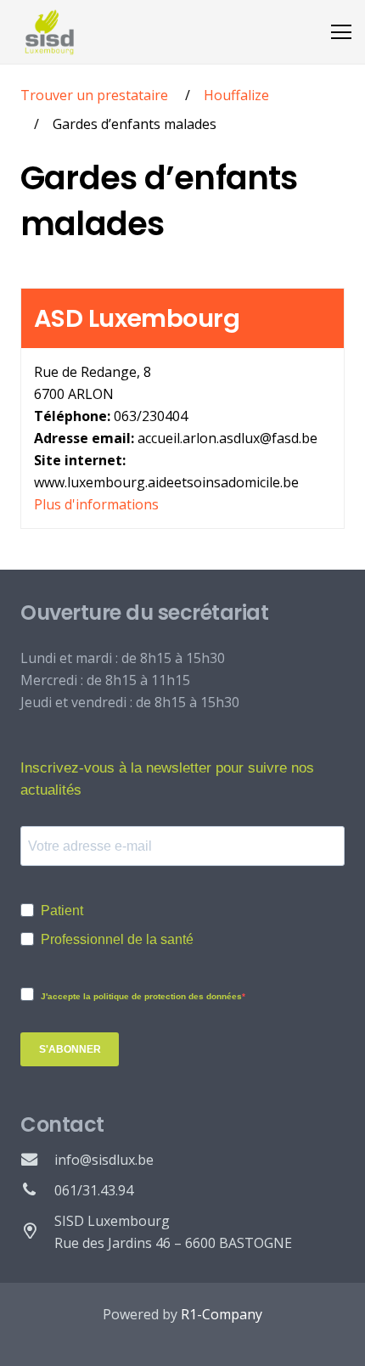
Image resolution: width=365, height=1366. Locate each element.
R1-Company (221, 1314)
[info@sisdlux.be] (37, 1160)
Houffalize (236, 95)
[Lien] (50, 32)
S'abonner (70, 1049)
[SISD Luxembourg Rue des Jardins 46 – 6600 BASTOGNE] (37, 1232)
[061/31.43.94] (37, 1190)
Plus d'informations (96, 504)
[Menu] (341, 32)
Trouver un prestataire (94, 95)
